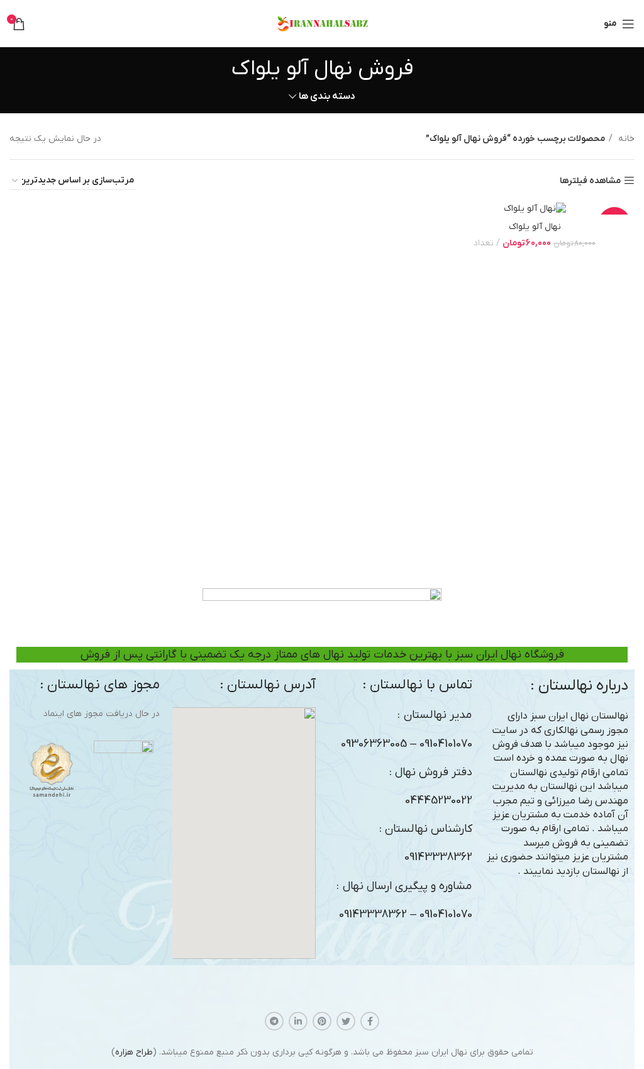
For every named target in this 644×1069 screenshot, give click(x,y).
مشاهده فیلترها (590, 181)
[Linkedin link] (298, 1021)
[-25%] (535, 209)
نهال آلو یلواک (535, 227)
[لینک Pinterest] (322, 1021)
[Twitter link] (345, 1021)
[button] (244, 833)
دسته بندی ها (327, 96)
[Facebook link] (369, 1021)
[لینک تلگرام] (274, 1021)
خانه (625, 139)
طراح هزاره (134, 1052)
